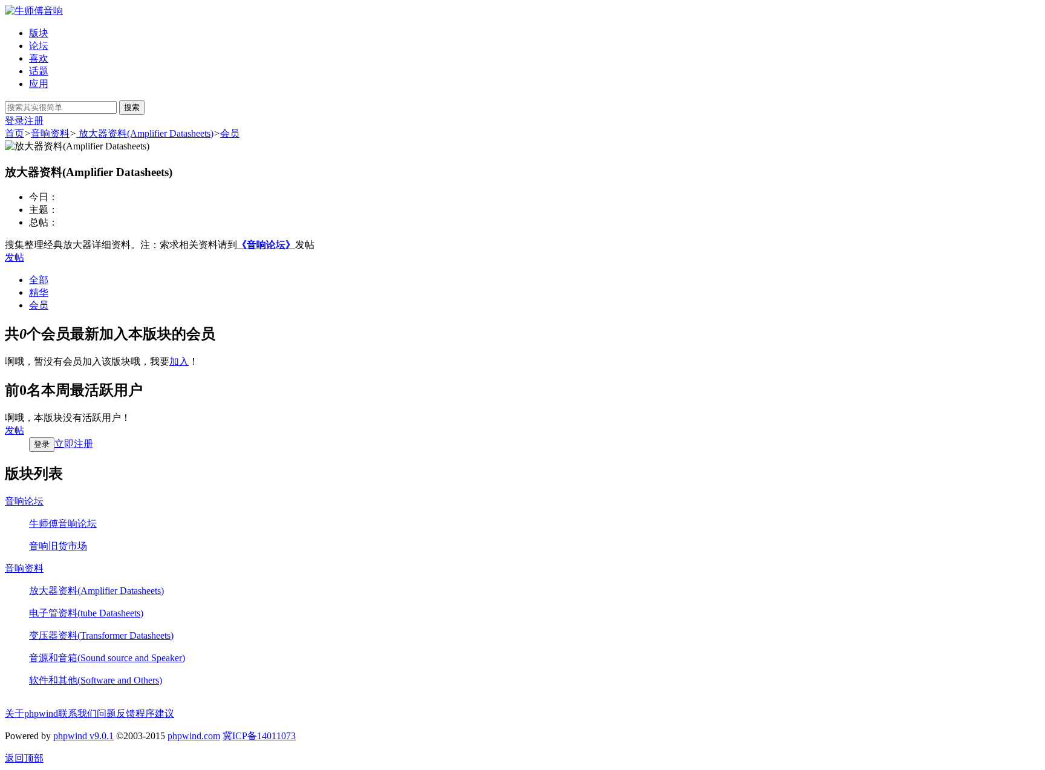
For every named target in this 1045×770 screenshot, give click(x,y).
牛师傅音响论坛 (63, 523)
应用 (38, 84)
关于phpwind (31, 713)
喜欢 (38, 58)
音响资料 (50, 133)
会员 (229, 133)
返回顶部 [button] (24, 758)
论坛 (38, 46)
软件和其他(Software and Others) (95, 680)
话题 (38, 71)
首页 (14, 133)
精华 (38, 292)
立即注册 (73, 444)
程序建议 (154, 713)
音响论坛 (24, 501)
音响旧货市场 (58, 546)
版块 (38, 33)
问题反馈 (116, 713)
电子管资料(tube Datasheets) (86, 613)
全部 (38, 280)
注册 (34, 121)
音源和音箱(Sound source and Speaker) (107, 658)
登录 (14, 121)
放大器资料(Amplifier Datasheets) (144, 133)
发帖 (14, 257)
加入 (179, 361)
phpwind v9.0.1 (83, 736)
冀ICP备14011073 (259, 736)
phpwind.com (194, 736)
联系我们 (77, 713)
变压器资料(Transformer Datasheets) (101, 635)
